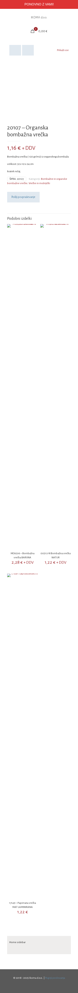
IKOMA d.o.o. (39, 17)
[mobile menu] (72, 17)
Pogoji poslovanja (55, 978)
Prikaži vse (63, 50)
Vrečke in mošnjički (39, 183)
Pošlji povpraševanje (23, 197)
